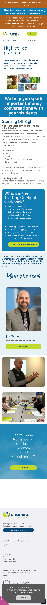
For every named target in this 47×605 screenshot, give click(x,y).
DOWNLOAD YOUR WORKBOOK (23, 244)
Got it (23, 598)
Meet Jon (23, 346)
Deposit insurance (9, 562)
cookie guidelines (25, 593)
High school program (28, 41)
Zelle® (5, 557)
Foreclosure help (9, 559)
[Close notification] (44, 3)
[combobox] (23, 545)
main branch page (35, 23)
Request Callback (18, 530)
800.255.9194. (8, 575)
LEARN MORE (24, 468)
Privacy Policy (8, 554)
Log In (32, 34)
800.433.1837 (26, 526)
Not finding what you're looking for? (16, 541)
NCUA (28, 583)
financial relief (10, 23)
